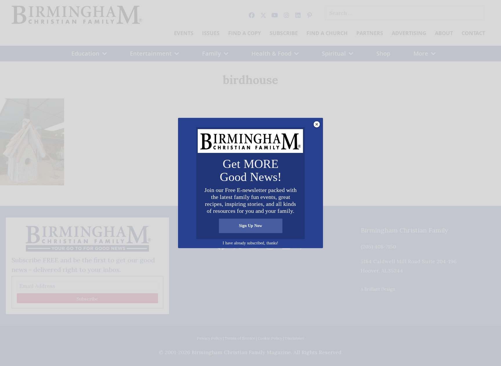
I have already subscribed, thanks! (250, 243)
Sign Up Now (250, 226)
